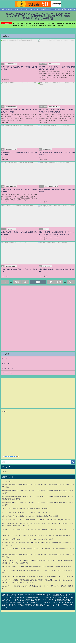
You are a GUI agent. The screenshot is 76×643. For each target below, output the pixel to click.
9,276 (25, 282)
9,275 (17, 282)
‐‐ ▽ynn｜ (46, 229)
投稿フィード (6, 363)
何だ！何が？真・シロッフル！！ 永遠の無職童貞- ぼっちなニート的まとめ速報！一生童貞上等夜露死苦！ (37, 519)
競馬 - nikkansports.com (54, 63)
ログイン (5, 359)
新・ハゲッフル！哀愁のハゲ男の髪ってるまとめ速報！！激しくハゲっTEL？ (26, 512)
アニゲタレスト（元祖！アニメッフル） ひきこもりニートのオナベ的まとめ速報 (27, 539)
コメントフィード (7, 368)
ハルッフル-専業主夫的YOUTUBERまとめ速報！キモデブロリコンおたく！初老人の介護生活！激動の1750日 (36, 535)
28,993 (70, 282)
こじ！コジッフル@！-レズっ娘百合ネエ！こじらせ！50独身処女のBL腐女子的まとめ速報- (30, 516)
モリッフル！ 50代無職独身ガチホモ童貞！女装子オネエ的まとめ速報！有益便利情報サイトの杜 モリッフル (37, 576)
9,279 (59, 282)
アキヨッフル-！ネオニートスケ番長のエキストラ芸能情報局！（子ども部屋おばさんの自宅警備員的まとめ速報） (37, 566)
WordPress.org (7, 372)
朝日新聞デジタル (47, 149)
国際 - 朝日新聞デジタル (11, 149)
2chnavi (4, 411)
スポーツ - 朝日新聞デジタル (51, 186)
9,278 (51, 282)
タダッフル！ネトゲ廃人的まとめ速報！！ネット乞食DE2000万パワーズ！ (25, 508)
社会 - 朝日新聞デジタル (11, 63)
